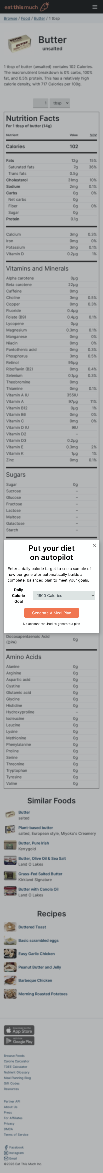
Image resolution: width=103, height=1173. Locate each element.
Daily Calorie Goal (18, 595)
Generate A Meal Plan (51, 612)
